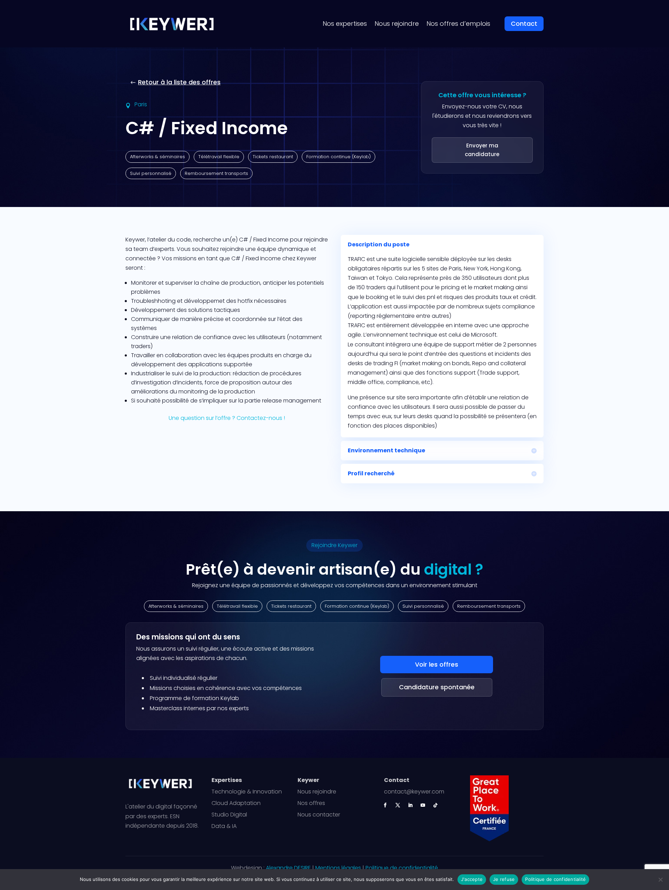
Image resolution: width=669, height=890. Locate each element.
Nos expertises (345, 23)
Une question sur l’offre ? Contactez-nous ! (227, 418)
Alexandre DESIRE (288, 868)
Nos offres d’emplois (458, 23)
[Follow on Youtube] (423, 805)
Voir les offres (436, 664)
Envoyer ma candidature (482, 149)
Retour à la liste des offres (179, 82)
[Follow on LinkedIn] (410, 805)
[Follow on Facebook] (385, 805)
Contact (524, 23)
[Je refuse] (660, 879)
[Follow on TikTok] (435, 805)
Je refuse (504, 879)
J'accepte (472, 879)
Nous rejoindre (397, 23)
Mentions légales (338, 868)
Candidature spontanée (437, 687)
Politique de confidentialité (402, 868)
